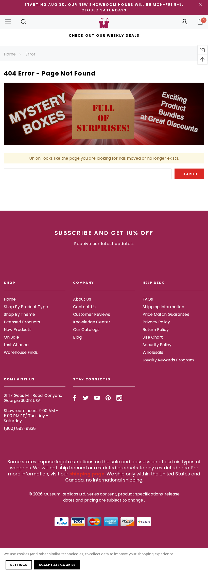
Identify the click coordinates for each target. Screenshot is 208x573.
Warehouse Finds (21, 352)
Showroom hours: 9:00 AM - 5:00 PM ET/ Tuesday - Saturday (31, 416)
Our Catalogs (86, 329)
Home (10, 54)
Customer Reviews (91, 314)
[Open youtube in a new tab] (97, 398)
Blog (77, 337)
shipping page (87, 474)
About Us (82, 299)
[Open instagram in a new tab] (119, 398)
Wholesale (153, 352)
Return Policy (156, 329)
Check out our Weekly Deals (104, 35)
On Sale (11, 337)
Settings (18, 564)
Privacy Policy (156, 322)
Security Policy (157, 345)
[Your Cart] (200, 22)
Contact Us (84, 307)
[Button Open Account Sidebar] (184, 22)
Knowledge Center (91, 322)
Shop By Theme (19, 314)
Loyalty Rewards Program (168, 360)
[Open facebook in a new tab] (75, 398)
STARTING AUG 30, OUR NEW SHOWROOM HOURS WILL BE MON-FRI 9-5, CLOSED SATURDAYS (104, 7)
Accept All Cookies (57, 564)
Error (30, 54)
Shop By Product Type (26, 307)
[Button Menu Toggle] (8, 22)
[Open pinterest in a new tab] (108, 398)
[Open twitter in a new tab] (86, 398)
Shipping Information (163, 307)
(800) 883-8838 (20, 428)
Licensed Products (22, 322)
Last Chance (16, 345)
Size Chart (153, 337)
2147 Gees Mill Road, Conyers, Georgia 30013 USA (33, 398)
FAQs (148, 299)
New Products (17, 329)
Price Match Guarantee (166, 314)
